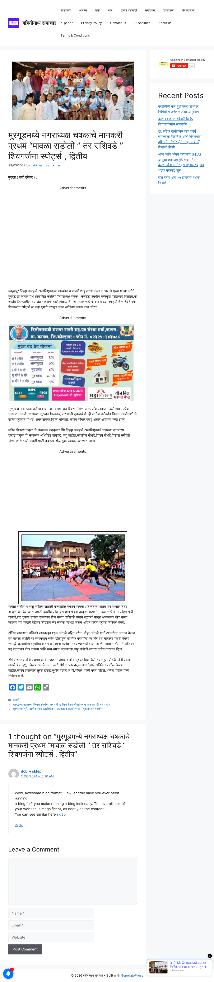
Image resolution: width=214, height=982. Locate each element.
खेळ (110, 10)
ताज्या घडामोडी (129, 10)
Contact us (118, 23)
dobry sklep (31, 771)
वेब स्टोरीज (188, 10)
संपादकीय (66, 10)
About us (165, 23)
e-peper (67, 23)
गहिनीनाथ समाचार (39, 23)
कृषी (97, 10)
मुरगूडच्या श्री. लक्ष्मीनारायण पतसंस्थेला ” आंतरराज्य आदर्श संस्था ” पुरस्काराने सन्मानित (58, 709)
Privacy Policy (91, 23)
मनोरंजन (150, 10)
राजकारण (168, 10)
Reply (19, 825)
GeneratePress (132, 975)
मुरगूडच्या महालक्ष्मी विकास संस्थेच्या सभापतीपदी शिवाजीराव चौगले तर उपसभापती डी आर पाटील (61, 704)
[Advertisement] (72, 240)
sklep (61, 814)
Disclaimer (142, 23)
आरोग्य (83, 10)
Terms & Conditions (75, 35)
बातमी (16, 700)
